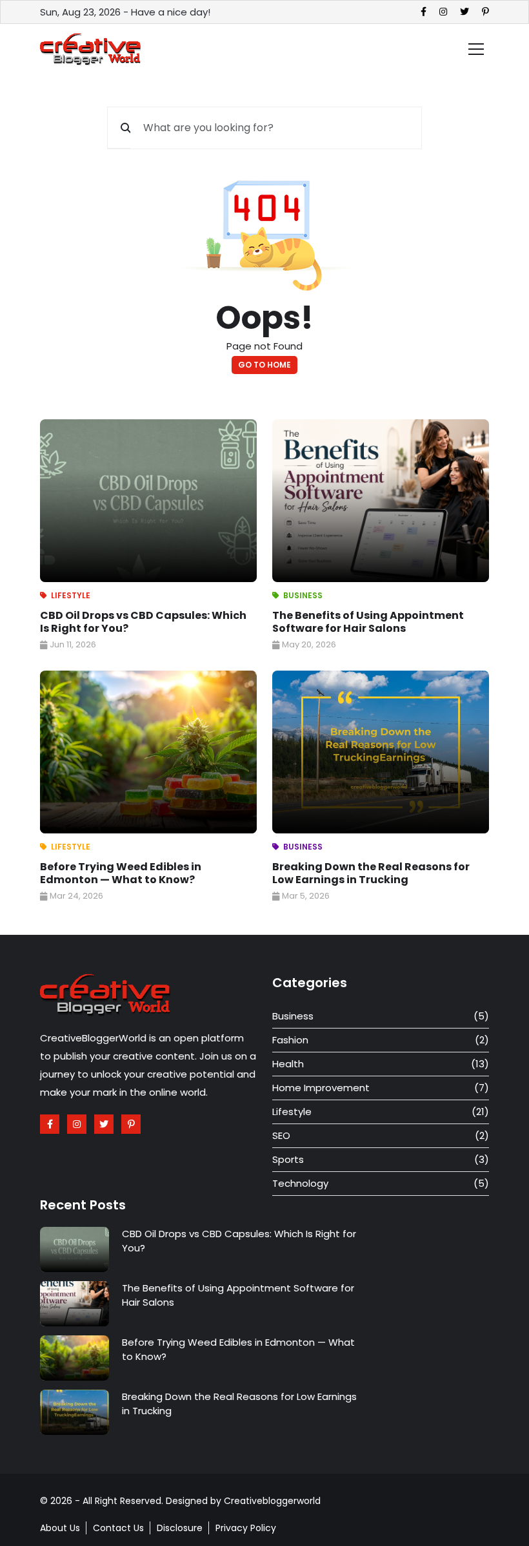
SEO (281, 1135)
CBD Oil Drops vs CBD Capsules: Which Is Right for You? (143, 622)
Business (303, 595)
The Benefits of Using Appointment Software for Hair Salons (368, 622)
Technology (300, 1183)
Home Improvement (321, 1087)
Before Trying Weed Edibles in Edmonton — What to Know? (120, 873)
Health (288, 1064)
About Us (60, 1527)
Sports (288, 1159)
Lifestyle (70, 595)
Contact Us (118, 1527)
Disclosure (180, 1527)
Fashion (290, 1040)
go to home (264, 364)
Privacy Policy (245, 1527)
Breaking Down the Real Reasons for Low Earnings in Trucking (371, 873)
